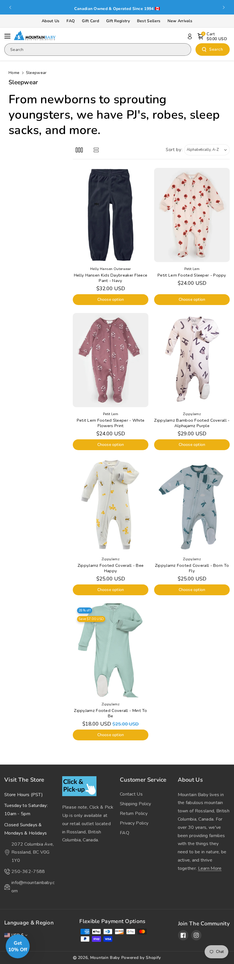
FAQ (70, 21)
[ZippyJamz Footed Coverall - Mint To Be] (110, 650)
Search (216, 49)
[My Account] (190, 36)
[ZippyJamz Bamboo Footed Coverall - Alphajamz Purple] (192, 360)
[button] (9, 36)
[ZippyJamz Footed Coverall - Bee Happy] (110, 505)
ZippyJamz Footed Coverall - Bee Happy (111, 568)
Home (14, 72)
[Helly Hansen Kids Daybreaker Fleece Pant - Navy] (110, 215)
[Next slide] (224, 7)
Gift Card (90, 21)
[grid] (79, 149)
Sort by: (174, 150)
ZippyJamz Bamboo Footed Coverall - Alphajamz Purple (191, 423)
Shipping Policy (135, 804)
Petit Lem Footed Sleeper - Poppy (192, 275)
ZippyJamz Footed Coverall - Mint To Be (110, 713)
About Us (50, 21)
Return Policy (134, 813)
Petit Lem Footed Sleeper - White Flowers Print (111, 423)
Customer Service (143, 780)
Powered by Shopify (141, 957)
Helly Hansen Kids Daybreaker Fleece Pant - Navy (111, 278)
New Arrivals (180, 21)
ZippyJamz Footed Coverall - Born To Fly (192, 568)
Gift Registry (118, 21)
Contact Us (131, 794)
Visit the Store (24, 780)
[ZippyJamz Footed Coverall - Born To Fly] (192, 505)
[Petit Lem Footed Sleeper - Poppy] (192, 215)
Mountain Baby (105, 957)
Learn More (210, 868)
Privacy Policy (134, 823)
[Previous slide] (10, 7)
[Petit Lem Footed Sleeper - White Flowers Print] (110, 360)
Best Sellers (149, 21)
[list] (96, 149)
